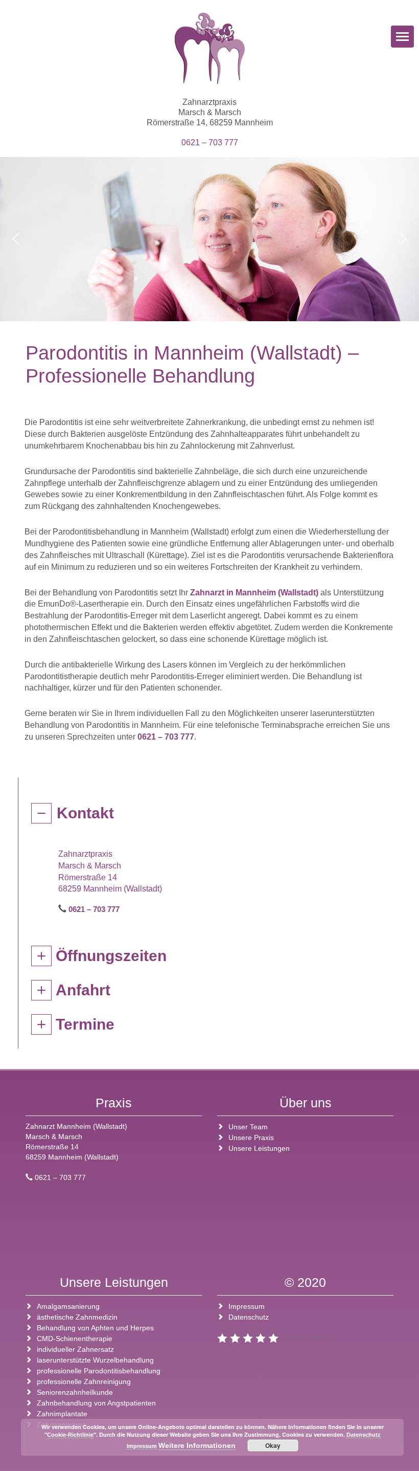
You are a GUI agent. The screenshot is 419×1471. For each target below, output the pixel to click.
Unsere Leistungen (259, 1148)
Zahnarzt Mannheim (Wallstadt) (76, 1126)
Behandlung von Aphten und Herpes (95, 1328)
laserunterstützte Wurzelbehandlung (95, 1360)
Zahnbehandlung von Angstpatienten (96, 1403)
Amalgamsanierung (68, 1306)
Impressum (246, 1306)
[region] (209, 239)
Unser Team (248, 1127)
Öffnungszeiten (111, 955)
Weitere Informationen (197, 1445)
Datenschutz (248, 1317)
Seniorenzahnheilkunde (75, 1392)
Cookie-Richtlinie (70, 1435)
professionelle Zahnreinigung (84, 1381)
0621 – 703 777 (209, 142)
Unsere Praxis (251, 1137)
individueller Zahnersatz (75, 1349)
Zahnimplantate (62, 1414)
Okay (273, 1445)
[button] (16, 239)
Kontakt (85, 813)
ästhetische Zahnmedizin (77, 1317)
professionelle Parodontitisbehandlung (98, 1371)
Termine (85, 1024)
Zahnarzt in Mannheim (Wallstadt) (254, 592)
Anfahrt (83, 990)
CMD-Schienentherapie (74, 1338)
